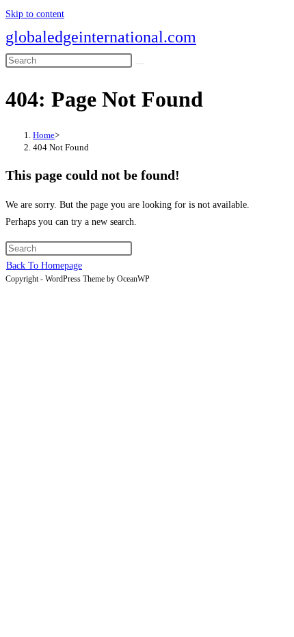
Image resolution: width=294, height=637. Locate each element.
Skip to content (34, 14)
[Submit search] (139, 63)
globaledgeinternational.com (100, 37)
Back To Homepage (44, 265)
